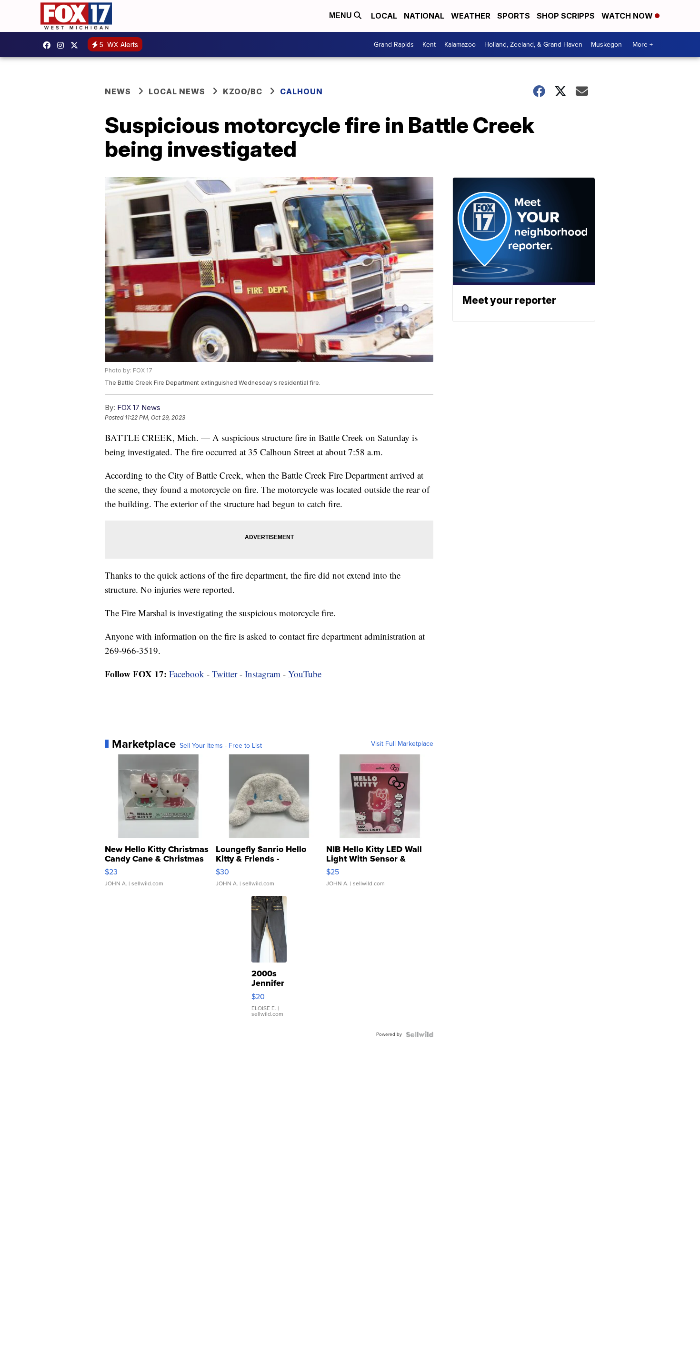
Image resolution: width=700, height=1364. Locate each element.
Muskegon (606, 45)
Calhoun (301, 91)
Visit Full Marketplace (402, 744)
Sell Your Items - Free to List (221, 745)
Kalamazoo (460, 45)
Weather (470, 15)
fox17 (76, 45)
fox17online (49, 45)
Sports (513, 15)
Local (384, 15)
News (118, 91)
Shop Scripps (566, 15)
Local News (177, 91)
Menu (341, 15)
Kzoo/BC (242, 91)
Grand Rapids (394, 45)
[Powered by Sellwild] (419, 1034)
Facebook (186, 674)
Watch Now (628, 15)
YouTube (304, 674)
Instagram (262, 674)
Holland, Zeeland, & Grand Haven (533, 45)
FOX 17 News (138, 407)
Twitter (224, 674)
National (424, 15)
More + (642, 45)
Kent (429, 45)
